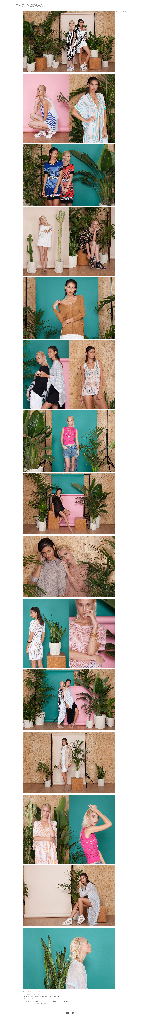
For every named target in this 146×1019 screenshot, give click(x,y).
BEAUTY (52, 11)
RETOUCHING (99, 11)
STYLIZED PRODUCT (70, 11)
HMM (46, 992)
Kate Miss (33, 999)
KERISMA (31, 996)
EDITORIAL (40, 11)
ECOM (86, 11)
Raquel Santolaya (35, 992)
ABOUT (126, 11)
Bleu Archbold (29, 994)
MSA (37, 994)
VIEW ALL (114, 11)
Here (44, 1003)
